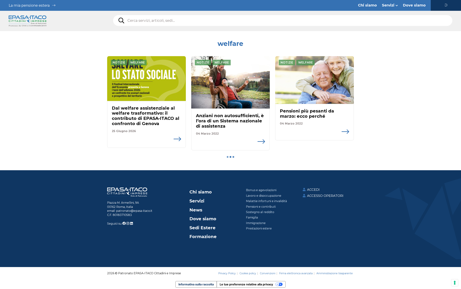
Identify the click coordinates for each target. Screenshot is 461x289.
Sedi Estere (202, 227)
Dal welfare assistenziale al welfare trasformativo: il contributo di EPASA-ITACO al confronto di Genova (145, 115)
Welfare (137, 62)
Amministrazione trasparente (334, 273)
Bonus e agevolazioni (261, 190)
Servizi (196, 201)
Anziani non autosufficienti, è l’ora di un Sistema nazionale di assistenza (230, 121)
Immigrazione (256, 223)
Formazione (203, 236)
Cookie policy (248, 273)
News (195, 210)
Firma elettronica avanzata (296, 273)
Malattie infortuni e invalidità (266, 201)
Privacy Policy (227, 273)
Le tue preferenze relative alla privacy (246, 284)
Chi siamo (200, 192)
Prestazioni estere (259, 228)
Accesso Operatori (325, 196)
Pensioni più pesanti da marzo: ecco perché (307, 113)
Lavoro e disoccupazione (263, 195)
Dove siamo (202, 218)
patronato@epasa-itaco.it (134, 211)
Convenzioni (267, 273)
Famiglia (252, 217)
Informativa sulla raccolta (196, 284)
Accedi (313, 190)
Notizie (119, 62)
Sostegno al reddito (260, 212)
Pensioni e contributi (261, 206)
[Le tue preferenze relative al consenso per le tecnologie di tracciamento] (454, 282)
